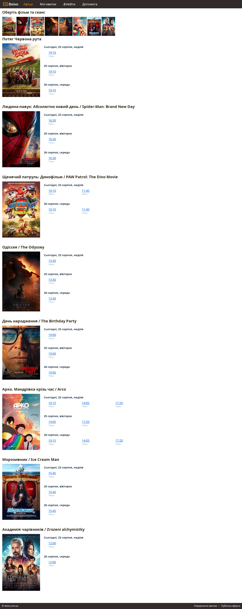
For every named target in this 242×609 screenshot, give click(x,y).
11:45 (85, 191)
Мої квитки (48, 4)
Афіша (28, 4)
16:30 (52, 120)
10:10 (52, 191)
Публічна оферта (230, 605)
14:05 (85, 403)
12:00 (52, 543)
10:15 (52, 403)
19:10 (52, 53)
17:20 (119, 403)
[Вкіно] (11, 4)
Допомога (89, 4)
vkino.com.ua (11, 605)
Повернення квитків (205, 605)
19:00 (52, 335)
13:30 (52, 261)
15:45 (52, 473)
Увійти (70, 4)
